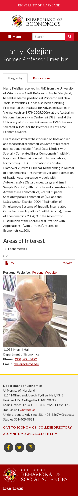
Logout (18, 488)
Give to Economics (19, 427)
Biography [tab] (15, 78)
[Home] (39, 21)
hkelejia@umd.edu (26, 364)
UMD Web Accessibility (37, 434)
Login (7, 488)
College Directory (55, 427)
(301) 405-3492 (26, 359)
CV (12, 263)
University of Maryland (39, 5)
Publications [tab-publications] (41, 78)
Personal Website (44, 272)
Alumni (9, 434)
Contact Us (27, 409)
